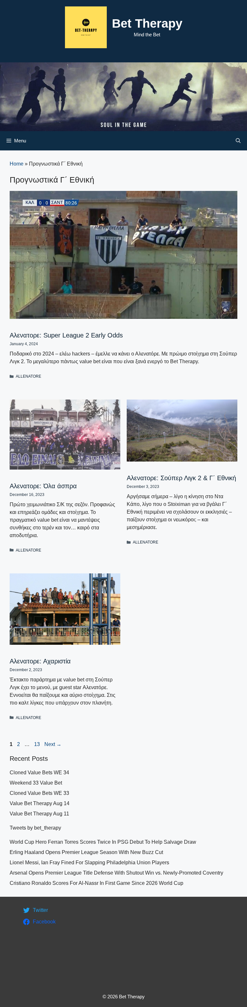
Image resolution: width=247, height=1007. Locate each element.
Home (16, 163)
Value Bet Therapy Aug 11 (39, 813)
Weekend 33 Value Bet (36, 783)
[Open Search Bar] (238, 140)
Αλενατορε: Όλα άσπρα (43, 486)
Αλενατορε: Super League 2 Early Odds (66, 335)
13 (37, 744)
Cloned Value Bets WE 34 (39, 772)
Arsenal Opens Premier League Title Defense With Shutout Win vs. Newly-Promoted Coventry (116, 873)
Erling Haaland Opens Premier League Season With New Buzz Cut (86, 852)
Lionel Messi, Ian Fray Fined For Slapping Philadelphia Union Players (89, 862)
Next (52, 744)
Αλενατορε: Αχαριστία (40, 661)
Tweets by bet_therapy (35, 828)
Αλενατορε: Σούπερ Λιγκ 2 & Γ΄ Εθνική (181, 477)
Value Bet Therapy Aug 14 (39, 803)
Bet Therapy (147, 23)
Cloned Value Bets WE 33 (39, 793)
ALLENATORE (28, 376)
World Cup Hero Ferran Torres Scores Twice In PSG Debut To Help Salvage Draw (103, 842)
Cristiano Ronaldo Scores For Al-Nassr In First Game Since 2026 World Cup (96, 883)
